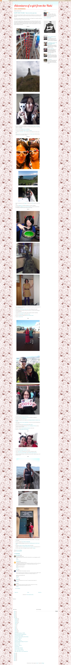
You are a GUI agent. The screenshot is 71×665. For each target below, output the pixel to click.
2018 (15, 611)
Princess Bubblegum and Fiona (31, 425)
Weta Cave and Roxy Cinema (29, 315)
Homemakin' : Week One (18, 645)
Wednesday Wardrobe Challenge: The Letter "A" (21, 641)
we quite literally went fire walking (23, 429)
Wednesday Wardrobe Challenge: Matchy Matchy (21, 636)
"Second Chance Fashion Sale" (24, 309)
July (15, 624)
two (23, 312)
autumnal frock (21, 316)
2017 (15, 612)
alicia (17, 569)
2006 (15, 660)
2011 (15, 654)
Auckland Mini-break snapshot (19, 635)
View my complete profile (47, 17)
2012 (15, 653)
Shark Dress (22, 131)
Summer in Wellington (18, 639)
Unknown (17, 561)
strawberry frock (20, 205)
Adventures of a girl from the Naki (33, 5)
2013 (15, 617)
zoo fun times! (50, 59)
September (16, 622)
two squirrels (18, 555)
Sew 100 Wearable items (21, 8)
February (16, 630)
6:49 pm (17, 559)
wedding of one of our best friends (25, 206)
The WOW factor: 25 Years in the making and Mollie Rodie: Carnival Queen (52, 43)
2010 (15, 655)
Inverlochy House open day (26, 417)
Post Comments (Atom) (30, 594)
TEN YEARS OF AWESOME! (26, 541)
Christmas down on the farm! (19, 647)
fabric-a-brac (20, 451)
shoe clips (25, 424)
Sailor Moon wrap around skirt (32, 452)
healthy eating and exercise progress (28, 546)
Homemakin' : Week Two (18, 640)
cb (16, 583)
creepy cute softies (26, 130)
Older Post (39, 592)
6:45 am (17, 586)
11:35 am (17, 581)
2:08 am (17, 577)
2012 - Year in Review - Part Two (19, 650)
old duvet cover (24, 418)
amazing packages (21, 539)
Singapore (25, 203)
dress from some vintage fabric (24, 422)
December (16, 618)
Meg (31, 130)
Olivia (32, 424)
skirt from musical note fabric (22, 452)
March (16, 629)
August (16, 623)
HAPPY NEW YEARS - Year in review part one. (21, 651)
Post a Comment (17, 588)
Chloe (33, 203)
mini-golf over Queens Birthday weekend (24, 545)
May (15, 627)
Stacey (17, 579)
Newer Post (16, 592)
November (16, 619)
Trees (49, 12)
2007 (15, 659)
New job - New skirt (17, 642)
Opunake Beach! (17, 646)
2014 (15, 616)
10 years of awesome (51, 48)
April (15, 628)
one (21, 312)
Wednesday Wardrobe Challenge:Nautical (20, 634)
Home (15, 8)
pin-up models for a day (23, 448)
